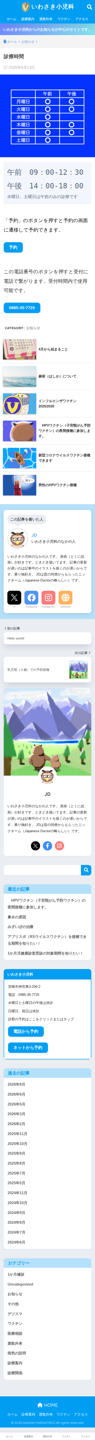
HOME (50, 1405)
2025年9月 (16, 1153)
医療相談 (15, 1333)
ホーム (11, 19)
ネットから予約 (27, 1047)
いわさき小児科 (52, 6)
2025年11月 (17, 1134)
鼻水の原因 (17, 917)
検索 (86, 870)
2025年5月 (16, 1183)
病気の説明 (17, 1353)
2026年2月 (16, 1124)
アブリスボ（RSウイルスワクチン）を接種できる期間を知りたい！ (47, 940)
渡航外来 (45, 19)
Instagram (48, 606)
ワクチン (63, 19)
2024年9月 (16, 1213)
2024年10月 (17, 1203)
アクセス (81, 19)
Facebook (31, 606)
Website (65, 606)
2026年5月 (16, 1104)
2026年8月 (16, 1084)
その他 (13, 1304)
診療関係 (15, 1373)
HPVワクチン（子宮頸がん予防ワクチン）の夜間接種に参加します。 (47, 903)
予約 (13, 247)
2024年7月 (16, 1232)
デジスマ (15, 1314)
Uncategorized (20, 1284)
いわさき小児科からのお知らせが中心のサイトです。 (47, 29)
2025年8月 (16, 1163)
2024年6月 (16, 1242)
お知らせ (33, 328)
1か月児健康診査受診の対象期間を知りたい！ (45, 953)
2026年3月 (16, 1114)
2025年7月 (16, 1173)
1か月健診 (16, 1274)
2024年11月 (17, 1193)
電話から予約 (25, 1031)
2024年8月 (16, 1222)
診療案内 (27, 19)
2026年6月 (16, 1094)
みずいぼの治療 (20, 927)
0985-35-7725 (22, 307)
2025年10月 (17, 1144)
